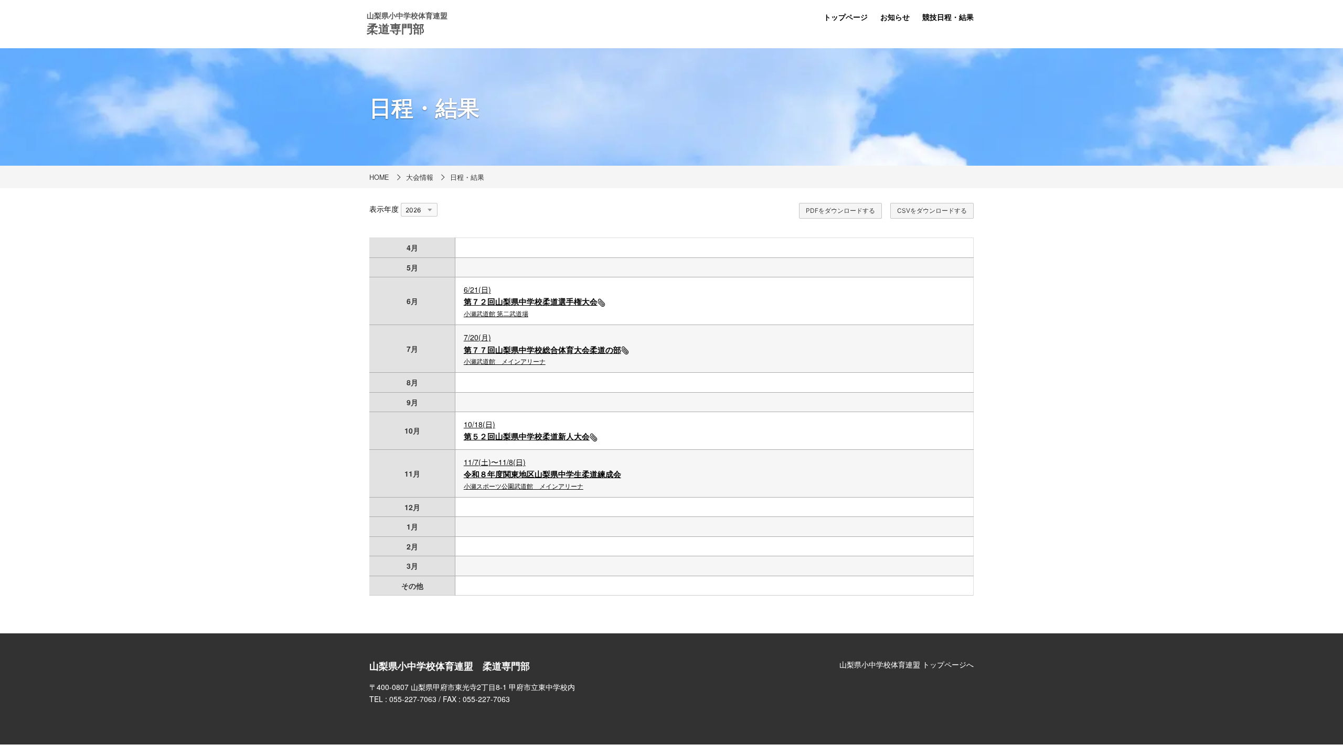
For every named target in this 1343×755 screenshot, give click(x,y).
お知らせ (895, 17)
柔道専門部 (395, 28)
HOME (379, 177)
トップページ (846, 17)
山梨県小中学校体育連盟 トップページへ (906, 664)
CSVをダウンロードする (932, 210)
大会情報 (419, 177)
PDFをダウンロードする (840, 210)
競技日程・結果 (948, 17)
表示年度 (384, 208)
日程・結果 (467, 177)
